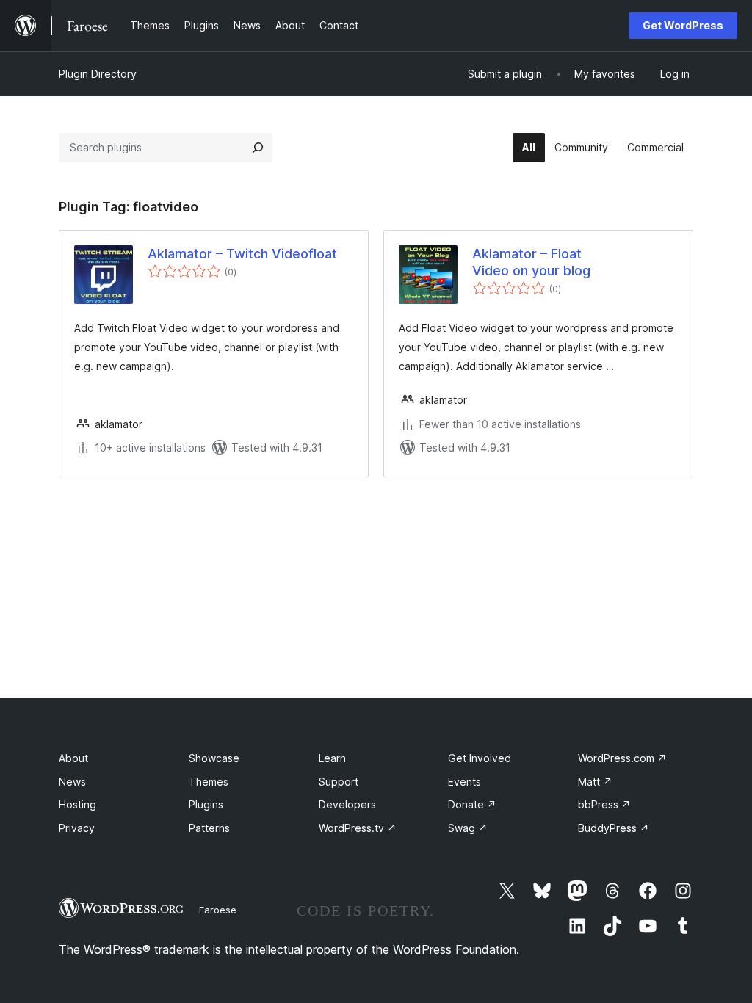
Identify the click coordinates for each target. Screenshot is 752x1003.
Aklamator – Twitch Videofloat (242, 253)
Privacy (77, 828)
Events (464, 781)
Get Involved (479, 758)
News (72, 781)
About (73, 758)
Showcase (214, 758)
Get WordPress (683, 25)
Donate (472, 804)
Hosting (77, 804)
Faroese (217, 910)
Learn (332, 758)
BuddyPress (613, 828)
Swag (468, 828)
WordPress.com (622, 758)
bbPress (604, 804)
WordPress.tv (358, 828)
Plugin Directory (98, 74)
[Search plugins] (257, 147)
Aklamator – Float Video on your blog (531, 262)
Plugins (206, 804)
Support (338, 781)
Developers (347, 804)
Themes (208, 781)
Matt (595, 781)
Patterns (209, 828)
